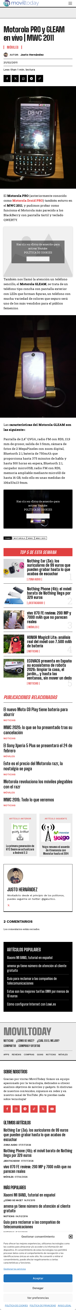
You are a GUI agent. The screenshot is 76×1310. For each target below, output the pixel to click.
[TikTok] (34, 1109)
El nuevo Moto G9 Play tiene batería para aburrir (36, 712)
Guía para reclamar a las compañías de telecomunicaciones (32, 980)
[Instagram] (16, 1109)
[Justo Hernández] (7, 55)
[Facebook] (7, 78)
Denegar (38, 1288)
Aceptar (38, 1278)
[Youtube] (52, 1109)
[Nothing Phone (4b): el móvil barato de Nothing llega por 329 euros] (14, 595)
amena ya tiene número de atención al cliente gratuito (37, 1208)
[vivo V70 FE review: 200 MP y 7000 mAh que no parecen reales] (14, 619)
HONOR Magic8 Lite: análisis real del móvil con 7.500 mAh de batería (49, 641)
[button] (70, 1236)
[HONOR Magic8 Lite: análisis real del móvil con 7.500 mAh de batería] (14, 644)
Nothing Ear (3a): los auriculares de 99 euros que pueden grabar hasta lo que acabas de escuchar (48, 567)
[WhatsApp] (23, 78)
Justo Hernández (32, 54)
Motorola (19, 538)
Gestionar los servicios (15, 1269)
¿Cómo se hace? (13, 1200)
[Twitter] (15, 78)
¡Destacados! (35, 603)
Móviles (33, 627)
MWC (30, 538)
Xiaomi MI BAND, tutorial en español (29, 957)
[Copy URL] (39, 78)
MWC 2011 (41, 538)
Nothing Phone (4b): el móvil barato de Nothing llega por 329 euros (49, 593)
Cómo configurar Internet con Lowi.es (31, 1004)
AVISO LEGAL (64, 1305)
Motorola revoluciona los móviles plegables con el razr (38, 784)
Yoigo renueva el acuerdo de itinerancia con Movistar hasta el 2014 (56, 850)
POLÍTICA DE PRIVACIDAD (43, 1305)
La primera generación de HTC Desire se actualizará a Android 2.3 (20, 849)
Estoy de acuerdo (38, 259)
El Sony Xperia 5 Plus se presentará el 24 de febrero (38, 748)
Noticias (33, 651)
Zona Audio (34, 579)
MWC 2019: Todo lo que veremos (29, 799)
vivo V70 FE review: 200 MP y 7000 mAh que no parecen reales (49, 617)
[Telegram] (31, 78)
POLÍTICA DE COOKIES (16, 1305)
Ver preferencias (38, 1298)
